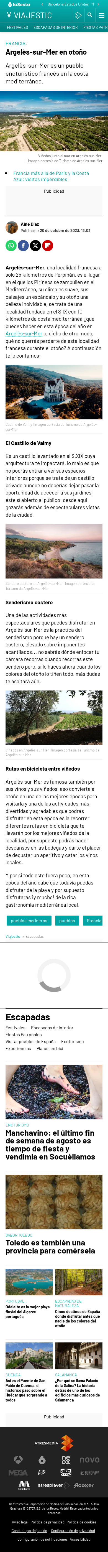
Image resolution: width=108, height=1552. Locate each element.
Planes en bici (50, 1048)
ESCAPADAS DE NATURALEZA (68, 1303)
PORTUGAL (15, 1301)
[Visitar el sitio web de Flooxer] (84, 1485)
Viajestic (13, 936)
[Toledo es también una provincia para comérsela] (54, 1202)
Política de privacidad (48, 1522)
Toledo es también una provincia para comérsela (50, 1246)
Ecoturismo (72, 1041)
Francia (94, 920)
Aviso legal (20, 1522)
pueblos (67, 920)
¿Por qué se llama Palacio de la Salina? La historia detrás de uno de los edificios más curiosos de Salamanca (77, 1390)
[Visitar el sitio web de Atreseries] (42, 1473)
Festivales (17, 27)
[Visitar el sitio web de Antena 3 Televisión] (18, 1460)
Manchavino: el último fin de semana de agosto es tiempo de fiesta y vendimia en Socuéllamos (50, 1145)
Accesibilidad (80, 1539)
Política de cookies (81, 1522)
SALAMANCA (66, 1374)
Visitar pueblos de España (31, 1041)
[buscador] (90, 15)
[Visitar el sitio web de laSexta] (42, 1460)
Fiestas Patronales (24, 1034)
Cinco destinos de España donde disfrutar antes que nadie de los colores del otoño (77, 1318)
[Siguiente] (98, 4)
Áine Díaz (30, 223)
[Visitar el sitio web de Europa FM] (89, 1473)
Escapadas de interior (56, 27)
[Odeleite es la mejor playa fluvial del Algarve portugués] (29, 1282)
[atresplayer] (78, 15)
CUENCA (13, 1374)
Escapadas (28, 1017)
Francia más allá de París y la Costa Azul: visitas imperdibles (51, 176)
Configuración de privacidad (73, 1530)
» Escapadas (33, 936)
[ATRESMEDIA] (54, 1443)
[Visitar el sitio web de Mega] (18, 1473)
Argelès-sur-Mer (24, 333)
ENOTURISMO (17, 1125)
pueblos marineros (29, 920)
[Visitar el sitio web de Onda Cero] (66, 1473)
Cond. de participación (29, 1530)
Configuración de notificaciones (42, 1539)
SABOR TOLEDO (19, 1235)
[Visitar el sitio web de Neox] (66, 1460)
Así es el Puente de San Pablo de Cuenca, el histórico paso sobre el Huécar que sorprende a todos (26, 1390)
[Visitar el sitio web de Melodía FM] (24, 1485)
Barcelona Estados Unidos (68, 4)
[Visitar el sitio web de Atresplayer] (54, 1485)
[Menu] (101, 15)
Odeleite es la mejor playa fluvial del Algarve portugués (28, 1311)
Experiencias (18, 1048)
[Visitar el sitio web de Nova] (89, 1460)
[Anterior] (42, 4)
